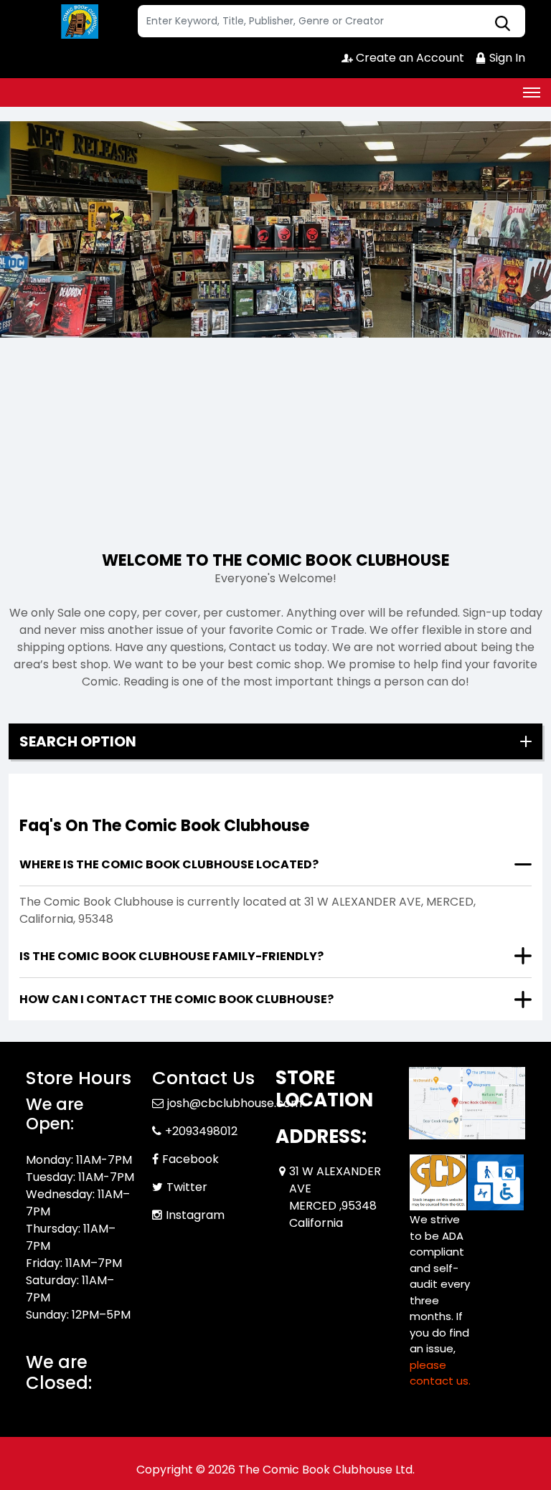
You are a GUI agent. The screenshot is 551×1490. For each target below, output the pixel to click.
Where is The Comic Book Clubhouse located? (169, 864)
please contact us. (440, 1373)
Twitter (186, 1187)
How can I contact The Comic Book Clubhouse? (176, 999)
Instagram (195, 1215)
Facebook (190, 1159)
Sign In (505, 57)
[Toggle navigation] (531, 92)
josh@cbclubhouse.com (234, 1103)
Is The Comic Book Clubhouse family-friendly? (171, 956)
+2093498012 (201, 1131)
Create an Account (408, 57)
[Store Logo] (79, 21)
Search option (77, 741)
